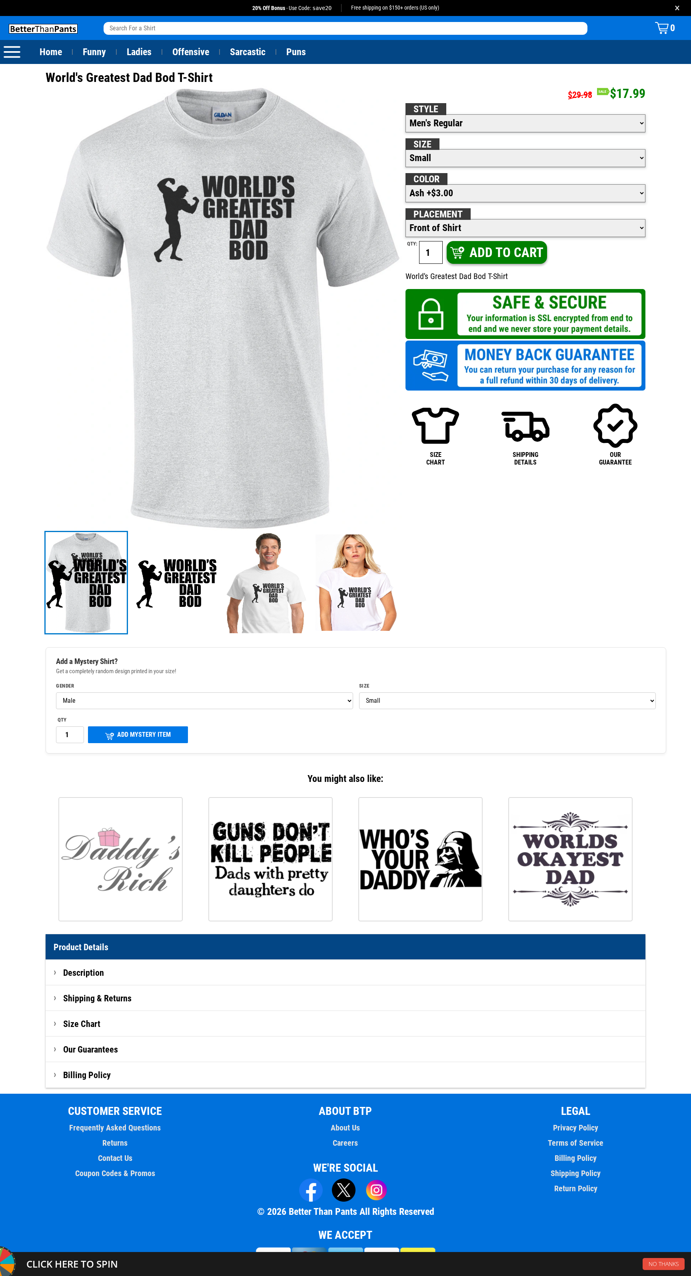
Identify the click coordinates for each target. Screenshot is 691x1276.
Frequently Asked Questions (115, 1127)
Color (426, 179)
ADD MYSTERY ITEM (144, 734)
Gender (65, 686)
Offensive (190, 52)
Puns (296, 52)
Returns (115, 1143)
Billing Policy (87, 1075)
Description (83, 972)
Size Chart (81, 1024)
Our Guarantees (90, 1049)
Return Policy (575, 1188)
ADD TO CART (506, 252)
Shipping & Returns (97, 998)
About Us (345, 1127)
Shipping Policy (576, 1173)
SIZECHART (435, 458)
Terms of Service (575, 1143)
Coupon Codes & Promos (115, 1173)
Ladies (139, 52)
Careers (345, 1143)
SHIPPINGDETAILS (525, 458)
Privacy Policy (575, 1127)
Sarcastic (248, 52)
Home (51, 52)
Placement (438, 214)
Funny (94, 52)
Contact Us (115, 1158)
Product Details (81, 947)
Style (425, 109)
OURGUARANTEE (615, 458)
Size (422, 144)
